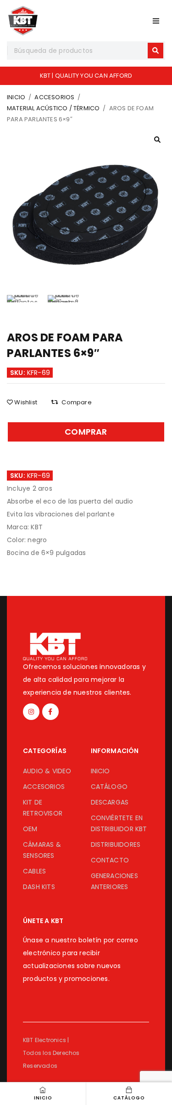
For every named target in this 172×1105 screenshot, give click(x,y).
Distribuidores (116, 844)
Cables (34, 871)
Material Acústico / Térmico (53, 108)
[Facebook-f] (50, 711)
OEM (30, 828)
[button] (157, 140)
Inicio (16, 97)
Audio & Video (47, 771)
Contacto (110, 860)
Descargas (110, 802)
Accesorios (54, 97)
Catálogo (109, 786)
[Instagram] (31, 711)
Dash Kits (39, 886)
